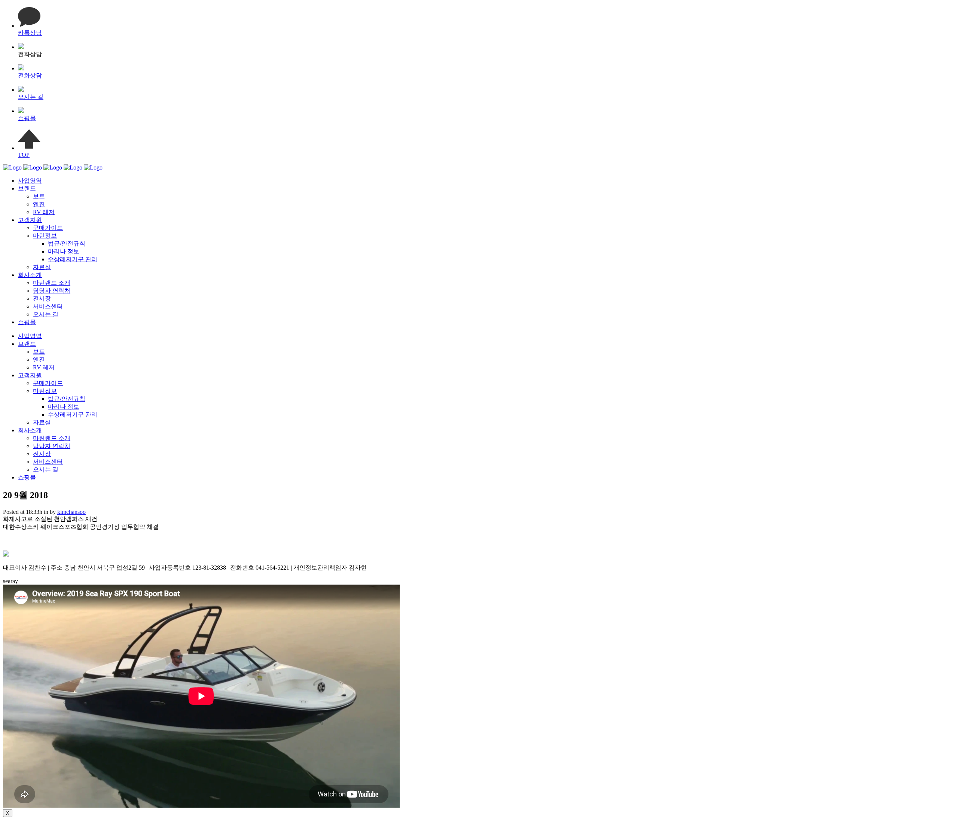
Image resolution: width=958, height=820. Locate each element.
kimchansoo (71, 512)
